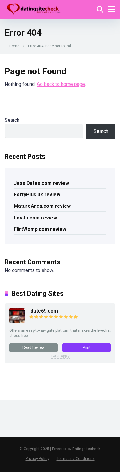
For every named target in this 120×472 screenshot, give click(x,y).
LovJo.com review (35, 218)
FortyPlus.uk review (37, 195)
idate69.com (43, 311)
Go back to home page (61, 84)
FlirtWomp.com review (40, 229)
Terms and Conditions (76, 458)
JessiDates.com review (41, 183)
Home (14, 46)
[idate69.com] (17, 322)
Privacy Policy (37, 458)
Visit (86, 347)
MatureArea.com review (42, 206)
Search (12, 120)
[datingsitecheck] (34, 8)
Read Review (33, 347)
